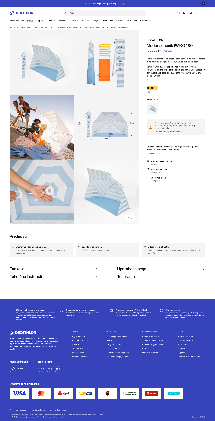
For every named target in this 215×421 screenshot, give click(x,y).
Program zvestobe (185, 336)
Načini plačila (77, 344)
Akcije (96, 21)
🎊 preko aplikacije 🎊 (105, 4)
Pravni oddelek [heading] (149, 332)
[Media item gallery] (74, 127)
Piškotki (145, 348)
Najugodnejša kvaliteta (113, 21)
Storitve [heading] (111, 332)
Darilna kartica (113, 348)
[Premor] (203, 4)
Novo (129, 21)
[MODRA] (152, 108)
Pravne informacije (150, 336)
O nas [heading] (180, 332)
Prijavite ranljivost (37, 410)
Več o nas (182, 344)
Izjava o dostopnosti (58, 410)
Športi (41, 21)
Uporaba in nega (131, 269)
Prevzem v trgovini (79, 340)
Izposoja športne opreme (118, 352)
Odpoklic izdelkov (150, 352)
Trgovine (181, 348)
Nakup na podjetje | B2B (117, 357)
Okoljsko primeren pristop (189, 357)
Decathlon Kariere (185, 340)
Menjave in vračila (79, 348)
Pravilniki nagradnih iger (152, 344)
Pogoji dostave (78, 336)
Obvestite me (153, 153)
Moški (51, 21)
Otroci (73, 21)
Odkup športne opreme (117, 336)
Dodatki (84, 21)
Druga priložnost (114, 344)
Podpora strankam (79, 357)
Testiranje (126, 276)
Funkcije (17, 269)
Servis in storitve (141, 21)
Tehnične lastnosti (26, 276)
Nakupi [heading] (75, 332)
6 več (130, 218)
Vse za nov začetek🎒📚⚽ (21, 21)
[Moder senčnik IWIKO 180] (42, 62)
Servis (109, 340)
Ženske (62, 21)
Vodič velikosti (78, 352)
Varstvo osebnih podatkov (153, 340)
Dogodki (181, 352)
